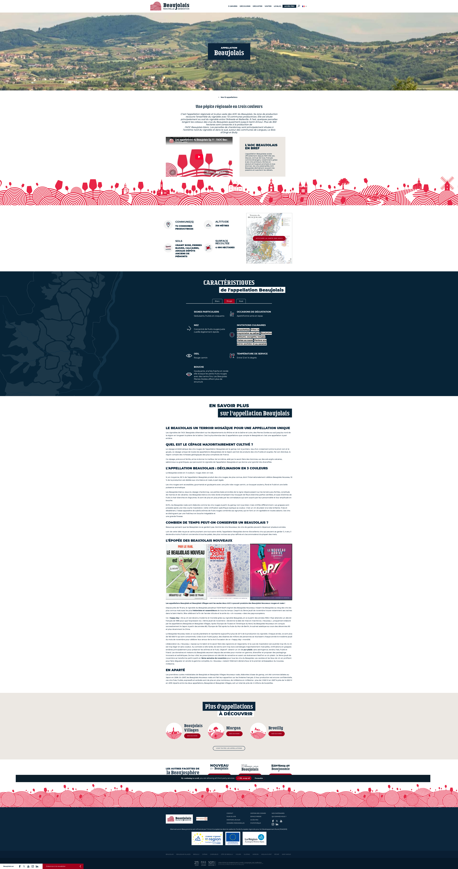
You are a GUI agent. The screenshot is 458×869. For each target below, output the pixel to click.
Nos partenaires (278, 813)
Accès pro (289, 6)
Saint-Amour (286, 854)
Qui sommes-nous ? (279, 816)
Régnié (276, 854)
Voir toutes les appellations (229, 748)
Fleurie (238, 854)
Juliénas (247, 854)
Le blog (277, 6)
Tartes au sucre (245, 340)
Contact (230, 813)
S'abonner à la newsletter (55, 866)
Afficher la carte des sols (269, 238)
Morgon (255, 854)
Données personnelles (236, 823)
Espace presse (255, 816)
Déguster (257, 6)
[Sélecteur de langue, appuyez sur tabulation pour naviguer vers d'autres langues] (304, 6)
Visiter (268, 6)
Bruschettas (243, 330)
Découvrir (245, 6)
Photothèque (255, 823)
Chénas (204, 854)
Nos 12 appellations (229, 97)
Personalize (259, 778)
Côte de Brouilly (227, 854)
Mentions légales (233, 820)
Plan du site (231, 816)
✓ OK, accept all (243, 778)
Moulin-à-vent (266, 854)
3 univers (232, 6)
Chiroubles (214, 854)
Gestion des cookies (258, 813)
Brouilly (196, 854)
